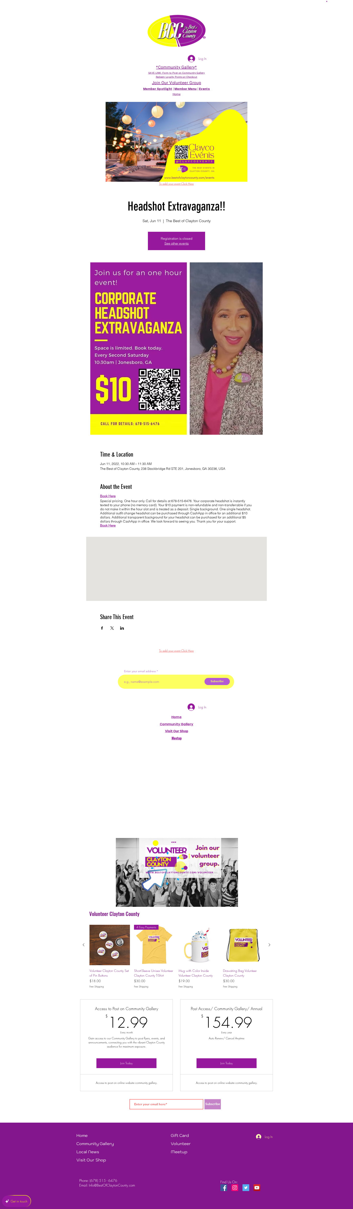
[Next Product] (269, 944)
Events (204, 89)
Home (176, 717)
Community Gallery (176, 724)
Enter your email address (140, 671)
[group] (176, 957)
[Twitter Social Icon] (245, 1187)
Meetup (179, 1151)
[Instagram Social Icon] (234, 1187)
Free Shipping (96, 986)
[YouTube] (257, 1187)
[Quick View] (109, 945)
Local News (87, 1151)
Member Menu (185, 89)
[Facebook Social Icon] (223, 1187)
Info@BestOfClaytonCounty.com (112, 1185)
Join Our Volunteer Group (176, 83)
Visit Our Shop (91, 1160)
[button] (326, 1)
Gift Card (180, 1135)
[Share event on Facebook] (102, 628)
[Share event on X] (112, 628)
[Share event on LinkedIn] (122, 628)
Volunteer (181, 1143)
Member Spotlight (157, 89)
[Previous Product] (83, 944)
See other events (176, 243)
